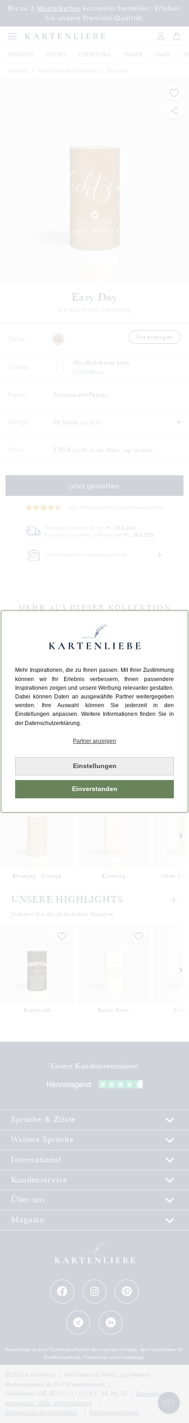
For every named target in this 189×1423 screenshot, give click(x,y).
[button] (94, 741)
